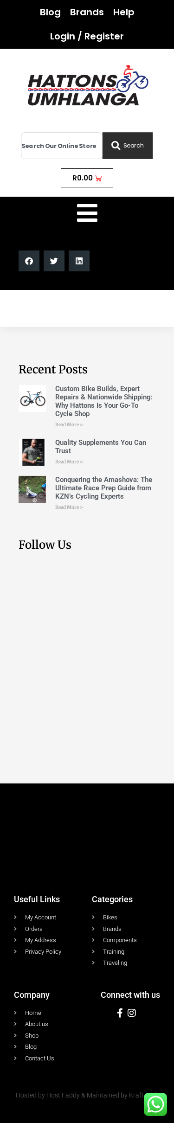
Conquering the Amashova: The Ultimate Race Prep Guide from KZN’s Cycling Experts (103, 488)
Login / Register (87, 36)
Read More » (69, 425)
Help (124, 12)
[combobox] (62, 146)
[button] (29, 260)
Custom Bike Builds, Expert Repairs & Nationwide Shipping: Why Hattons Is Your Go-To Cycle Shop (104, 401)
